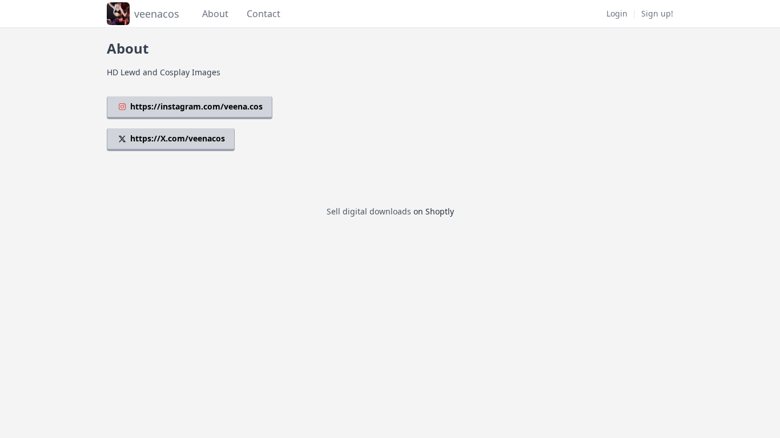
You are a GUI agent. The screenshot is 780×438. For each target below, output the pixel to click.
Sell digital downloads (369, 211)
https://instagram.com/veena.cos (196, 106)
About (215, 13)
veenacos (156, 14)
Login (617, 13)
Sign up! (657, 13)
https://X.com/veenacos (177, 138)
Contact (263, 13)
